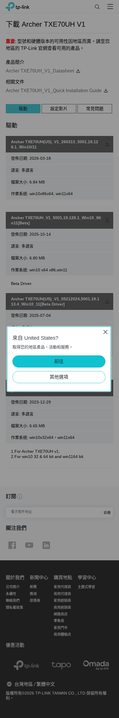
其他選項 (59, 377)
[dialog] (59, 359)
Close (105, 332)
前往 (59, 361)
